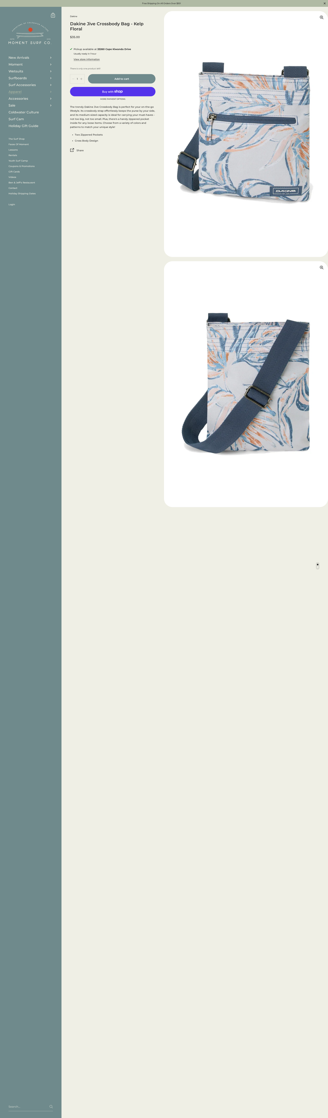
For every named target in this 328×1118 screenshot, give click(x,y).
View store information (87, 59)
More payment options (112, 99)
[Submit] (51, 1106)
